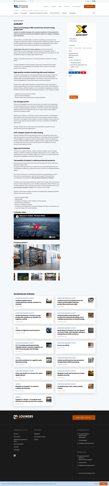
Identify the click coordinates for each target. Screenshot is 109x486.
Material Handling (55, 13)
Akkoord (103, 483)
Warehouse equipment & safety (38, 13)
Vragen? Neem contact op (83, 417)
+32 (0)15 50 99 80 (75, 62)
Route (74, 97)
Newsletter (67, 6)
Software (64, 13)
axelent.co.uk (74, 67)
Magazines (46, 6)
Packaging (72, 13)
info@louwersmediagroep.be (86, 465)
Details (96, 483)
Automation (23, 13)
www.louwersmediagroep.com (87, 473)
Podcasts (53, 6)
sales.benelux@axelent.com (78, 65)
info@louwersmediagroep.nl (86, 443)
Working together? (76, 6)
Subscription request (39, 436)
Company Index (90, 6)
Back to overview (18, 20)
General (16, 13)
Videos (60, 6)
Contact (36, 439)
